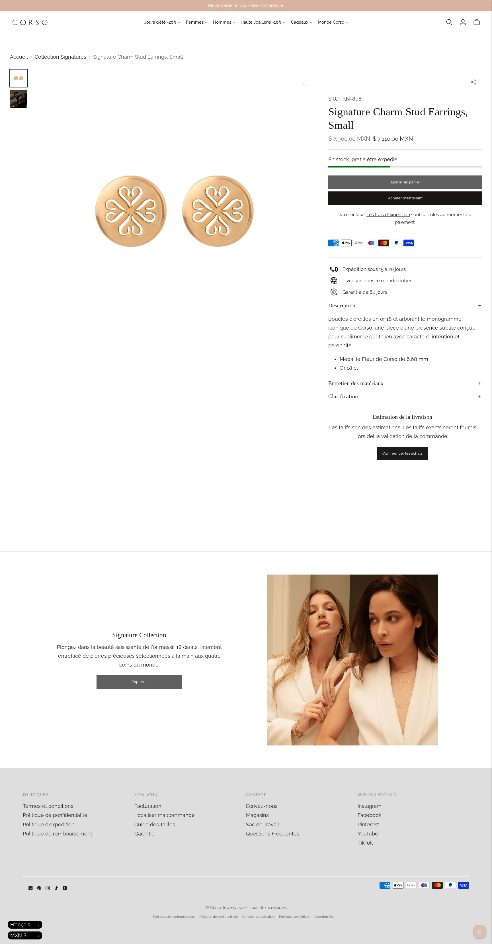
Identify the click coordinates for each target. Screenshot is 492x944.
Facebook (370, 815)
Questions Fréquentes (272, 834)
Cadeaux (299, 22)
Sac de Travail (262, 824)
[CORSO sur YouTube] (65, 888)
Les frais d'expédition (388, 214)
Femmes (195, 22)
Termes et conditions (48, 806)
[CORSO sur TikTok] (56, 888)
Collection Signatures (60, 57)
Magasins (257, 815)
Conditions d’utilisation (258, 917)
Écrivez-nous (262, 806)
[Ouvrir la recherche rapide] (449, 22)
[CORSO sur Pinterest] (39, 888)
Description (341, 305)
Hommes (222, 22)
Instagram (370, 806)
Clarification (343, 396)
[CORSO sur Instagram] (48, 888)
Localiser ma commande (164, 815)
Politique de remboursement (57, 834)
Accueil (19, 57)
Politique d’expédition (294, 917)
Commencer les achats (402, 453)
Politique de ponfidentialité (55, 815)
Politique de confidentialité (218, 917)
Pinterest (368, 824)
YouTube (368, 834)
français (20, 924)
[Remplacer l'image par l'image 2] (18, 99)
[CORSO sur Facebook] (30, 888)
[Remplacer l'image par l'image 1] (18, 78)
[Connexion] (463, 22)
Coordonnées (324, 917)
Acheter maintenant (405, 198)
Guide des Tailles (154, 824)
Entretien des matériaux (356, 383)
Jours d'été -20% (160, 22)
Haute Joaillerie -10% (261, 22)
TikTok (365, 843)
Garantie (144, 834)
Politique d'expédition (49, 824)
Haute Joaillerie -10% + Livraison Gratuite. (246, 5)
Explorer (139, 682)
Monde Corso (331, 22)
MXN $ (18, 935)
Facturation (147, 806)
